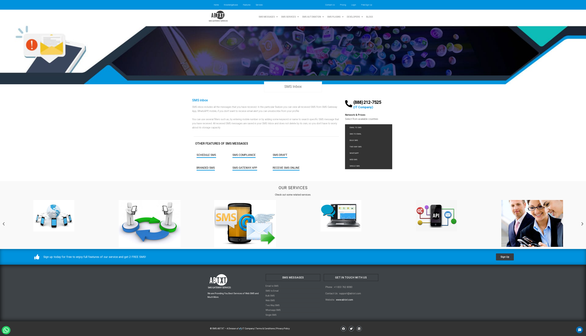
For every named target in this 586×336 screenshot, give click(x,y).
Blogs (369, 17)
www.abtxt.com (344, 299)
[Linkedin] (359, 328)
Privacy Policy (283, 328)
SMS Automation (311, 17)
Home (216, 5)
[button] (268, 16)
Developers (353, 17)
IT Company (248, 328)
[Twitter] (351, 328)
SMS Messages (267, 17)
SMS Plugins (334, 17)
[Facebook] (343, 328)
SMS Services (288, 17)
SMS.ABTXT (218, 328)
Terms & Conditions (265, 328)
